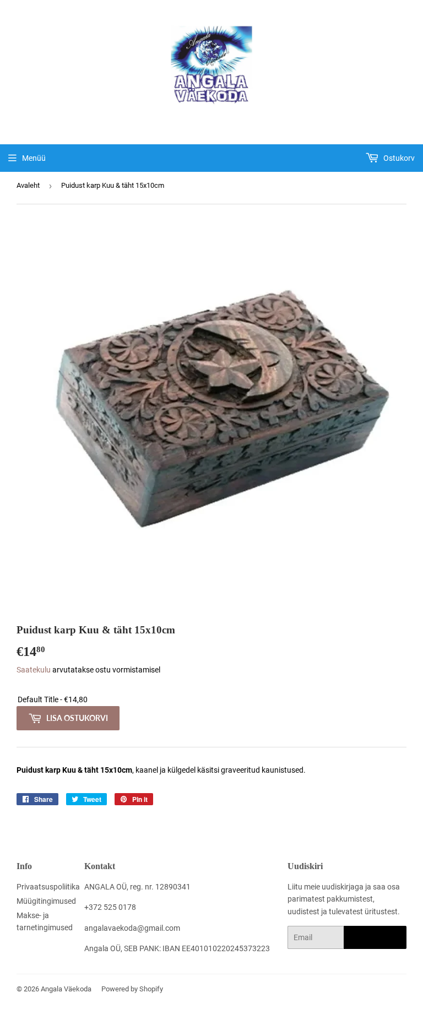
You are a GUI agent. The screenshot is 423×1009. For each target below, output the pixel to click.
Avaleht (28, 185)
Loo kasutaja (375, 938)
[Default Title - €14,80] (211, 699)
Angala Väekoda (66, 989)
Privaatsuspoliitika (48, 886)
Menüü (34, 158)
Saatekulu (34, 669)
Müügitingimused (46, 901)
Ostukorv (398, 158)
